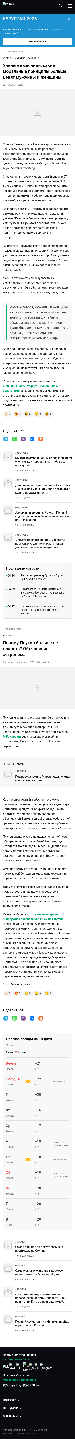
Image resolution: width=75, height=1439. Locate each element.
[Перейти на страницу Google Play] (12, 1387)
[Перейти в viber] (23, 439)
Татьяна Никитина (20, 984)
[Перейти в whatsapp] (14, 439)
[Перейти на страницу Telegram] (46, 1366)
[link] (21, 453)
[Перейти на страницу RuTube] (39, 1366)
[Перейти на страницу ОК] (19, 1366)
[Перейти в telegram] (6, 439)
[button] (6, 439)
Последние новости (22, 568)
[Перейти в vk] (32, 439)
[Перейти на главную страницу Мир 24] (8, 6)
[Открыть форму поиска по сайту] (60, 6)
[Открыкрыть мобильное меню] (70, 6)
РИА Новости (12, 736)
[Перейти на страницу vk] (6, 1366)
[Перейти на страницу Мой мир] (26, 1367)
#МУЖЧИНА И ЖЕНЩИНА (14, 58)
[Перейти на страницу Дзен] (32, 1366)
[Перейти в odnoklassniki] (41, 439)
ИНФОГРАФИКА (37, 41)
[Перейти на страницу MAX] (12, 1366)
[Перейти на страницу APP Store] (31, 1387)
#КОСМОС (7, 635)
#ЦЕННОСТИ (33, 58)
